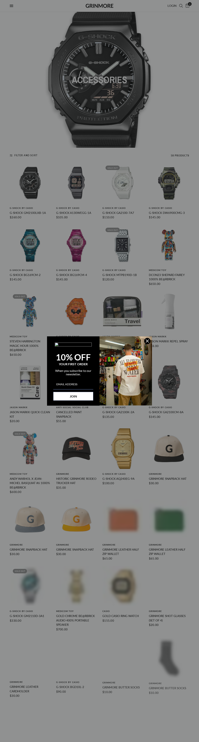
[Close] (147, 341)
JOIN (73, 396)
